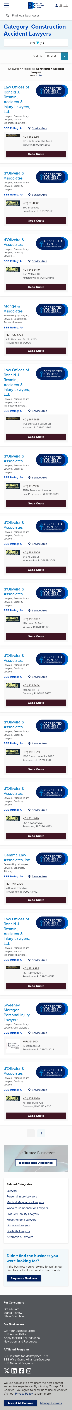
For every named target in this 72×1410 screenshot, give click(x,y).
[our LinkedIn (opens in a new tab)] (14, 1373)
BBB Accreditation (15, 1334)
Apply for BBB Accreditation (22, 1338)
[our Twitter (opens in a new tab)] (7, 1373)
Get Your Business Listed (19, 1331)
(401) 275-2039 (31, 1098)
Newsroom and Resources (20, 1341)
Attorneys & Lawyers (20, 1237)
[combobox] (56, 56)
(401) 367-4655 (31, 419)
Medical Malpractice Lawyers (25, 1202)
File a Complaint (14, 1316)
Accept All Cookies (20, 1403)
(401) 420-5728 (14, 334)
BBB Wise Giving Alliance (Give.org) (27, 1359)
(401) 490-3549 (31, 752)
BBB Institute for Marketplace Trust (26, 1356)
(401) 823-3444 (31, 685)
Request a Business (24, 1278)
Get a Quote (36, 154)
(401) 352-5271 (31, 136)
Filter (39, 43)
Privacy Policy (24, 1393)
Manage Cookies (51, 1403)
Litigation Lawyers (18, 1225)
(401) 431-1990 (31, 486)
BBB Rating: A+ (13, 128)
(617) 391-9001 (31, 1041)
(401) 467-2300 (14, 883)
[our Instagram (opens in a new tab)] (29, 1373)
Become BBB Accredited (36, 1163)
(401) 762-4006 (31, 552)
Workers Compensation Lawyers (27, 1208)
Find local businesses (26, 15)
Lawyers (12, 1191)
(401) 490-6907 (31, 619)
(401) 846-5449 (31, 269)
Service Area (39, 128)
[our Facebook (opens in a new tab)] (21, 1373)
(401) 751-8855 (31, 968)
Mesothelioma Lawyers (21, 1219)
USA (39, 75)
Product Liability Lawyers (23, 1214)
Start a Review (13, 1313)
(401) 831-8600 (31, 203)
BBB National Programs (18, 1363)
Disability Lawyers (18, 1231)
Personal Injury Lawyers (22, 1196)
